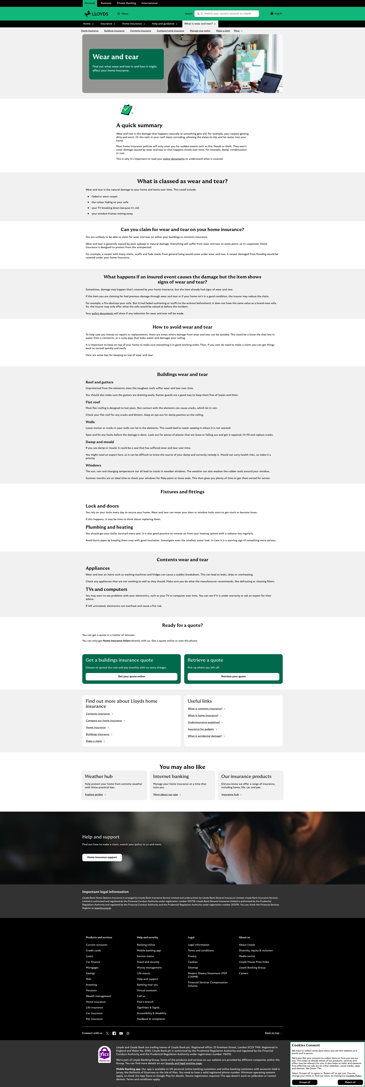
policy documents (174, 159)
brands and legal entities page (184, 1063)
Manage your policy (200, 31)
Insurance (106, 24)
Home (87, 24)
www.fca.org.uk (102, 908)
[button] (276, 14)
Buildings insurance (114, 31)
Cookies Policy (354, 1076)
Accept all (304, 1082)
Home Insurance (132, 24)
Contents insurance (140, 31)
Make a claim (223, 31)
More (237, 31)
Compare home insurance (170, 31)
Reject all (350, 1082)
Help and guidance (163, 24)
